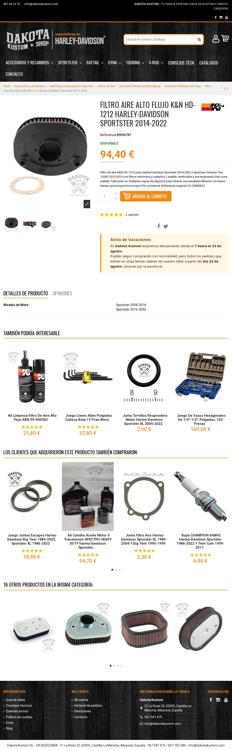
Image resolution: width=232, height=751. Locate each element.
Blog (9, 728)
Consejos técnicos (19, 705)
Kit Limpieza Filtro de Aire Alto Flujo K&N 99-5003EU (32, 418)
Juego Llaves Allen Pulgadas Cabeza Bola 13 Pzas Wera (88, 418)
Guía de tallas (15, 700)
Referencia (108, 135)
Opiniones (62, 294)
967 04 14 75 (11, 4)
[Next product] (228, 88)
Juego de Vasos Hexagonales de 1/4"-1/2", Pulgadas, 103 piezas (201, 420)
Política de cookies (19, 717)
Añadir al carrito (149, 196)
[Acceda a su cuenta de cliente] (215, 39)
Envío (10, 723)
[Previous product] (225, 88)
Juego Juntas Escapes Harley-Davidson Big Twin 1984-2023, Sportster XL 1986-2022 (32, 539)
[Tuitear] (165, 226)
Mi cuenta (81, 700)
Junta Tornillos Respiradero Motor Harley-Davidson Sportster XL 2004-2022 (145, 420)
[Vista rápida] (31, 410)
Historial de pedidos (88, 705)
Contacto (80, 717)
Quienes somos (17, 711)
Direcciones (82, 711)
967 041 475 (153, 717)
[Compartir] (158, 226)
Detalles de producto (25, 294)
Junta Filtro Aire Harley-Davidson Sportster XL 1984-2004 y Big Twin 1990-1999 (144, 539)
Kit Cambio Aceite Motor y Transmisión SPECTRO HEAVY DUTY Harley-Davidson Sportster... (87, 541)
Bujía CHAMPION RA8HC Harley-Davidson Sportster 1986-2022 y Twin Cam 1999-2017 (200, 541)
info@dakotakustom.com (41, 4)
